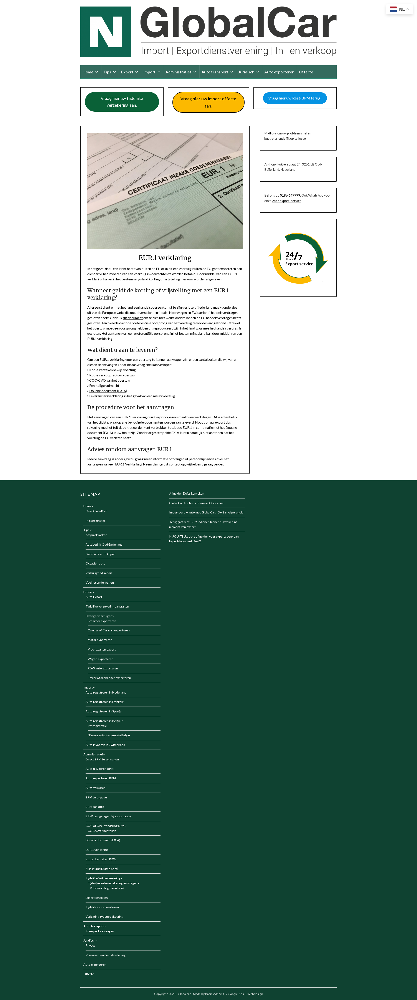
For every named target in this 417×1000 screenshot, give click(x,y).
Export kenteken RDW (101, 859)
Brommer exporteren (102, 621)
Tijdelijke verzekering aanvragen (107, 606)
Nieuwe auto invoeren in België (109, 735)
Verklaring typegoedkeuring (104, 916)
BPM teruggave (96, 797)
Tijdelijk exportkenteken (102, 907)
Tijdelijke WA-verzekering (103, 878)
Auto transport (215, 72)
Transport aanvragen (100, 931)
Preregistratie (97, 726)
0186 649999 (290, 195)
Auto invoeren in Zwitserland (105, 745)
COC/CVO (97, 380)
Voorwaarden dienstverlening (106, 955)
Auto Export (94, 597)
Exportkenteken (97, 897)
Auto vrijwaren (96, 788)
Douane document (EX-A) (108, 391)
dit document (133, 318)
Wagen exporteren (100, 659)
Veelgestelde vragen (100, 582)
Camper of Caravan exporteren (109, 630)
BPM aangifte (95, 806)
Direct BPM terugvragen (102, 759)
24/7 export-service (286, 201)
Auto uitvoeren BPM (100, 768)
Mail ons (270, 133)
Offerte (306, 72)
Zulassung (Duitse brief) (102, 869)
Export (127, 72)
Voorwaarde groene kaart (107, 888)
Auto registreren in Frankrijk (105, 702)
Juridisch (246, 72)
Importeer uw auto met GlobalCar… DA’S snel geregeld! (207, 512)
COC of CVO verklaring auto (105, 826)
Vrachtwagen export (102, 649)
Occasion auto (95, 563)
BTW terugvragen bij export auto (108, 816)
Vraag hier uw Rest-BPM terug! (295, 98)
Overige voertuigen (99, 616)
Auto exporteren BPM (101, 778)
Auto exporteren (279, 72)
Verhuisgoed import (99, 573)
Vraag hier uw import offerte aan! (208, 102)
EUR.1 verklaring (97, 849)
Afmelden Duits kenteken (186, 493)
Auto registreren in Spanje (103, 711)
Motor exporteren (100, 640)
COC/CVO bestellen (102, 831)
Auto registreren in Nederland (106, 692)
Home (88, 72)
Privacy (90, 945)
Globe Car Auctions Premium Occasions (196, 503)
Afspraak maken (96, 535)
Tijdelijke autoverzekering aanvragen (112, 883)
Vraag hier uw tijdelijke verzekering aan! (122, 102)
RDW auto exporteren (103, 668)
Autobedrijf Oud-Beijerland (104, 544)
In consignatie (95, 520)
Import (149, 72)
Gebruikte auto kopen (101, 554)
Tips (107, 72)
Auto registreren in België (103, 721)
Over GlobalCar (96, 511)
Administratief (178, 72)
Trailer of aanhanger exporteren (109, 678)
